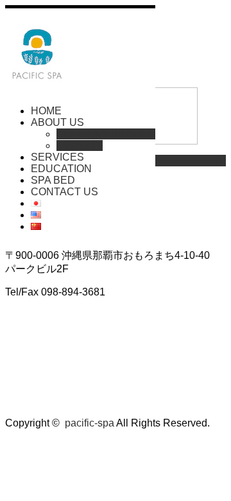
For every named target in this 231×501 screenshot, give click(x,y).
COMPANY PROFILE (105, 133)
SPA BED (53, 180)
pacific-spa (89, 423)
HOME (46, 110)
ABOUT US (57, 122)
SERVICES (57, 157)
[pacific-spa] (37, 79)
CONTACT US (64, 191)
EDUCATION (61, 168)
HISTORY (79, 145)
